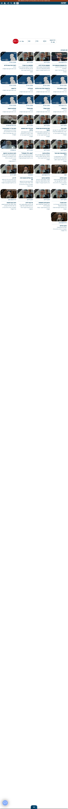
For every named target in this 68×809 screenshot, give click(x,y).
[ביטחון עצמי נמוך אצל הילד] (59, 152)
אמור (65, 175)
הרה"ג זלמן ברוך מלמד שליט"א (10, 158)
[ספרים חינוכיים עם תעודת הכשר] (42, 127)
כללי (22, 41)
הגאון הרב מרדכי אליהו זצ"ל (60, 183)
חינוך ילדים (47, 62)
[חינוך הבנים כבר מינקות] (9, 152)
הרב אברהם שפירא (11, 125)
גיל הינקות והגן (52, 41)
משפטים (30, 175)
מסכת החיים (12, 62)
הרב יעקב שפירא (12, 133)
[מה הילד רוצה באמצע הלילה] (26, 127)
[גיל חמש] (9, 84)
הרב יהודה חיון (12, 69)
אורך (29, 41)
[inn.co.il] (17, 3)
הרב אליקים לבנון (46, 70)
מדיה (37, 41)
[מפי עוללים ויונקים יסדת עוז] (26, 177)
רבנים (44, 41)
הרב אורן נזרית (63, 70)
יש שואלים (13, 150)
